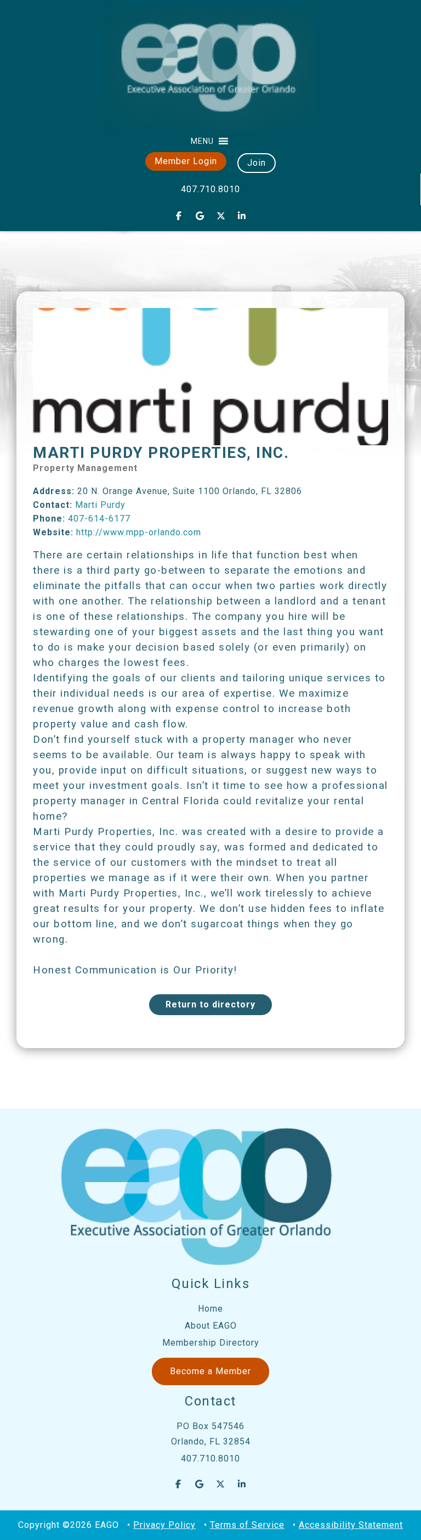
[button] (202, 141)
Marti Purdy (100, 505)
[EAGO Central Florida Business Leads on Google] (200, 215)
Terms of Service (247, 1525)
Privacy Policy (164, 1525)
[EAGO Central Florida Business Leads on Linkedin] (242, 215)
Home (210, 1308)
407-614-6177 (99, 518)
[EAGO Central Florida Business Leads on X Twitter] (221, 215)
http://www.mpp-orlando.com (138, 532)
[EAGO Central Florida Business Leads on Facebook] (178, 215)
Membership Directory (210, 1342)
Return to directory (210, 1004)
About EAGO (211, 1325)
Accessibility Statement (351, 1525)
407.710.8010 (210, 189)
